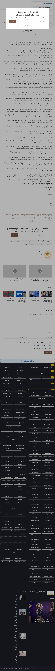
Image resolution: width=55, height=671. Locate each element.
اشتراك (12, 21)
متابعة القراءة (27, 25)
